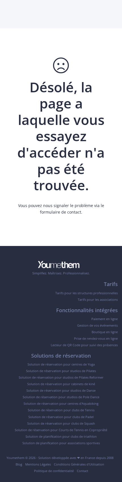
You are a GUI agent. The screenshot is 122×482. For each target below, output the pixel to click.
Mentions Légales (38, 464)
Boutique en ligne (105, 332)
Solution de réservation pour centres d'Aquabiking (61, 403)
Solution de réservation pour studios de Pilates (61, 371)
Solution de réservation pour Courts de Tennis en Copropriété (61, 430)
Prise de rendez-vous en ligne (96, 338)
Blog (19, 464)
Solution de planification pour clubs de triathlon (61, 436)
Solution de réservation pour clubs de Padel (61, 417)
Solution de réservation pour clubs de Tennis (61, 410)
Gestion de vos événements (97, 325)
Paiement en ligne (104, 319)
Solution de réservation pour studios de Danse (61, 390)
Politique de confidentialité (54, 471)
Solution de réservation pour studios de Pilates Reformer (61, 377)
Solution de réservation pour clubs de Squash (61, 423)
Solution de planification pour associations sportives (61, 443)
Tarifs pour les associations (98, 299)
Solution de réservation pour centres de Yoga (61, 364)
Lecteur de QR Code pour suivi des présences (84, 345)
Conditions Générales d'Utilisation (79, 464)
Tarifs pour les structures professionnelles (86, 293)
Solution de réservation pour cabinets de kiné (61, 384)
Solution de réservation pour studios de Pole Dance (61, 397)
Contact (82, 471)
